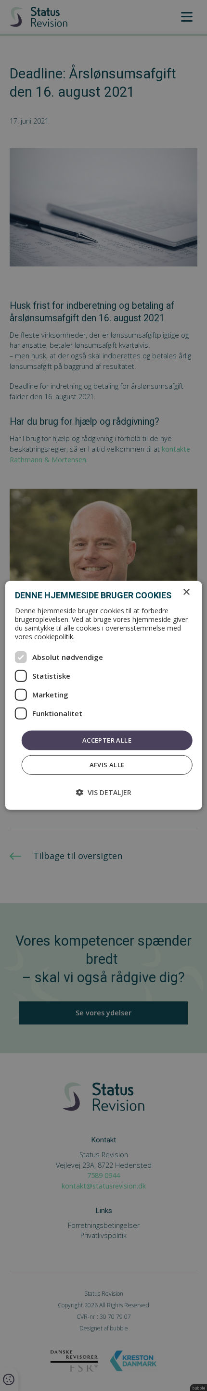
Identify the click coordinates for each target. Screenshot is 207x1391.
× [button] (186, 592)
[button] (103, 792)
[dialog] (103, 695)
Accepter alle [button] (106, 740)
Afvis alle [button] (107, 764)
